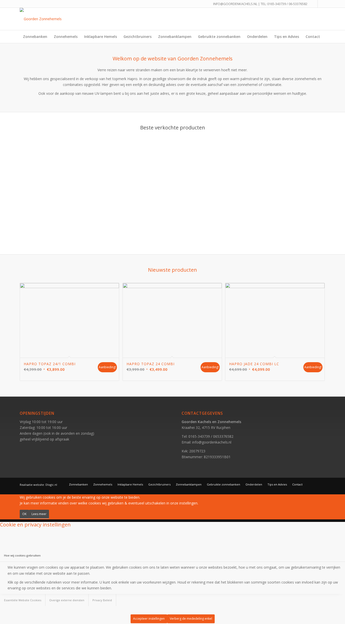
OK (24, 514)
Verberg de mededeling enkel (191, 618)
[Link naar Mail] (321, 4)
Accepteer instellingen (149, 618)
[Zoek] (322, 49)
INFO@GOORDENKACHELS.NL (235, 4)
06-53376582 (298, 4)
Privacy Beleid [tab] (102, 600)
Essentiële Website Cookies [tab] (22, 600)
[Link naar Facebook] (313, 4)
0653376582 (223, 436)
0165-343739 (276, 4)
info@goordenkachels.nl (211, 442)
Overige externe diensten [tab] (66, 600)
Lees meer (39, 514)
